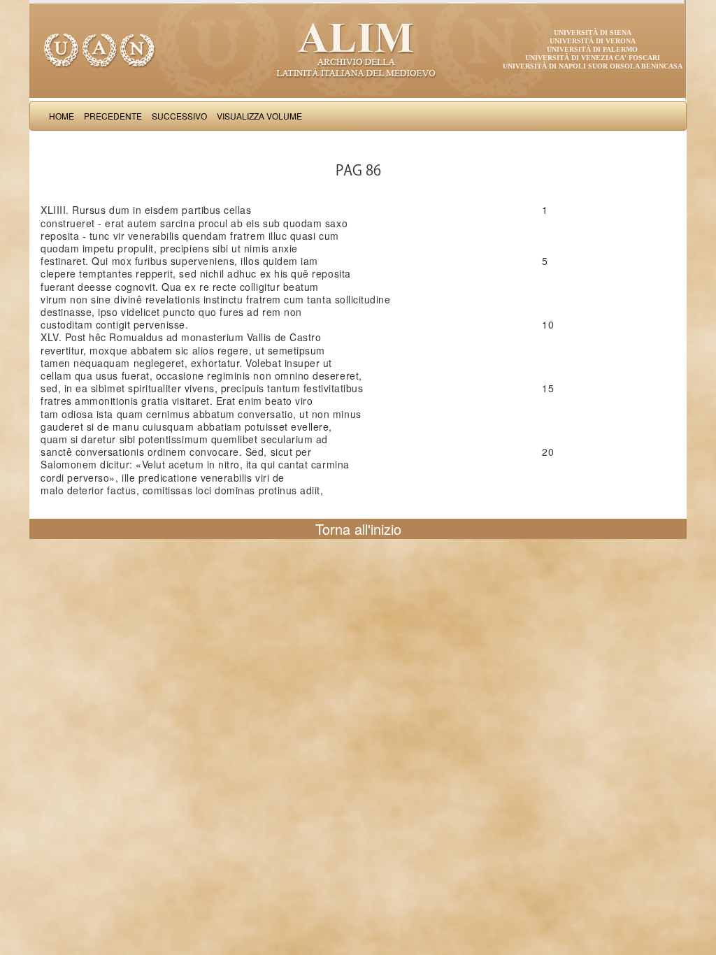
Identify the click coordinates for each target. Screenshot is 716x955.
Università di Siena (592, 32)
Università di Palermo (592, 49)
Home (61, 116)
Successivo (179, 116)
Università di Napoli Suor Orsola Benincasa (592, 66)
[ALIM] (358, 49)
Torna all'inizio (358, 529)
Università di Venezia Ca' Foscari (592, 58)
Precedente (113, 116)
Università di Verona (593, 41)
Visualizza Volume (259, 116)
